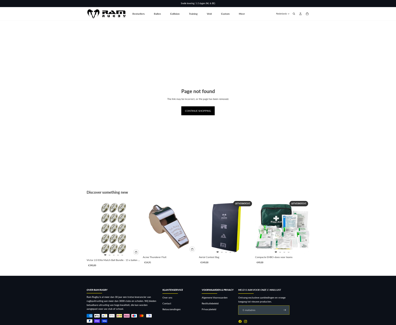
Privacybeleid (209, 309)
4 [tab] (118, 253)
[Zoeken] (294, 13)
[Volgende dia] (135, 228)
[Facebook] (240, 321)
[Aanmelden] (285, 310)
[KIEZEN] (136, 252)
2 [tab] (109, 253)
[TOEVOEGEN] (192, 249)
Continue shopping (198, 110)
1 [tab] (105, 253)
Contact (166, 303)
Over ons (167, 297)
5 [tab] (122, 253)
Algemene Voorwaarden (215, 297)
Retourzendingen (171, 309)
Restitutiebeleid (210, 303)
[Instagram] (245, 321)
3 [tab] (113, 253)
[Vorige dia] (92, 228)
